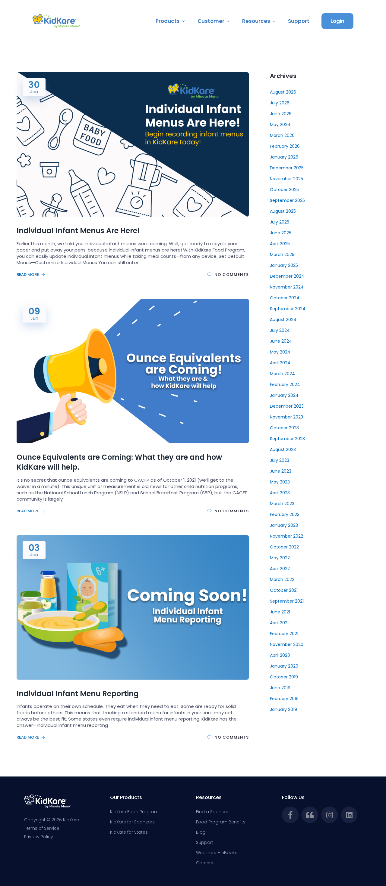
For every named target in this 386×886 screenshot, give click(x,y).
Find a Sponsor (212, 812)
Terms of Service (41, 828)
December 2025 (287, 168)
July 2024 (280, 330)
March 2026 (282, 135)
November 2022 (286, 536)
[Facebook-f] (290, 815)
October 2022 (284, 547)
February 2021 (284, 634)
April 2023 (280, 493)
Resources (256, 21)
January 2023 (284, 525)
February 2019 (284, 699)
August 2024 (283, 319)
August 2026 (283, 92)
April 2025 (280, 244)
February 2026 (285, 146)
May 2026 (280, 125)
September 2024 (287, 309)
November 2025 (286, 179)
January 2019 (283, 709)
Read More (28, 274)
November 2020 (286, 644)
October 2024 (284, 298)
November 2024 (287, 287)
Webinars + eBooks (216, 853)
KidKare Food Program (134, 812)
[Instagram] (329, 815)
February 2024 (285, 384)
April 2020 (280, 655)
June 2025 (280, 233)
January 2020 (284, 666)
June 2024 (281, 341)
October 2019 (284, 677)
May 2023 (280, 482)
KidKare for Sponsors (132, 822)
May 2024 (280, 352)
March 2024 (282, 374)
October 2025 (284, 190)
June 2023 (280, 471)
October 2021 (284, 590)
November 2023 (286, 417)
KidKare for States (129, 832)
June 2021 (280, 612)
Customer (211, 21)
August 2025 (283, 211)
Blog (201, 832)
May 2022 (280, 558)
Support (298, 21)
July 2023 (279, 460)
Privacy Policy (38, 837)
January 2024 (284, 395)
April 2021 (279, 623)
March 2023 (282, 504)
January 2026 (284, 157)
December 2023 (287, 406)
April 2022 (280, 569)
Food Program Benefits (220, 822)
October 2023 (284, 428)
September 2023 (287, 439)
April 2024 (280, 363)
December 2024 (287, 276)
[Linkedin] (349, 815)
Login (337, 21)
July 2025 (279, 222)
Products (168, 21)
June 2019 (280, 688)
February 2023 (284, 514)
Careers (204, 863)
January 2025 (284, 265)
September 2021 (287, 601)
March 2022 (282, 579)
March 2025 (282, 255)
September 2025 (287, 200)
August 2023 (283, 449)
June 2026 (281, 114)
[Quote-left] (310, 815)
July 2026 (280, 103)
